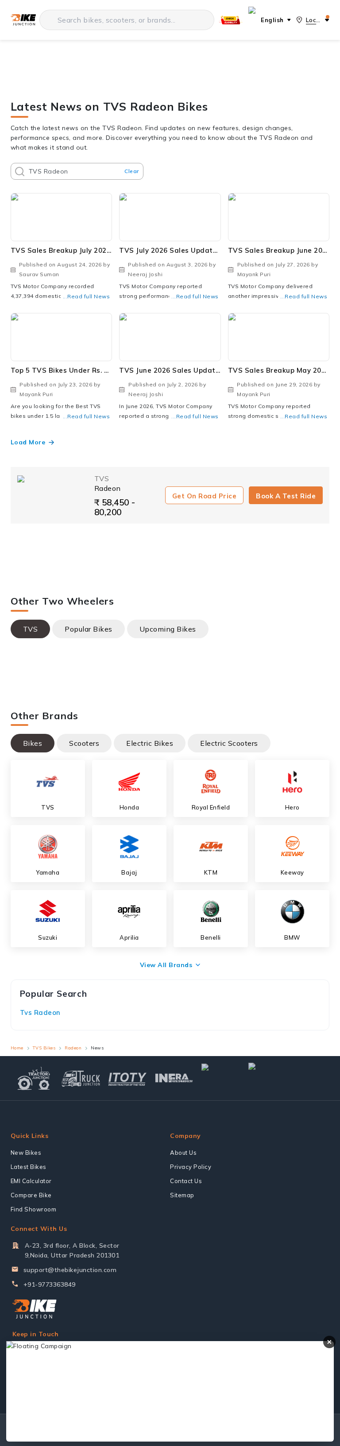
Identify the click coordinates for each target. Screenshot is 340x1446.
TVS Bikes (44, 1048)
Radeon (73, 1048)
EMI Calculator (31, 1180)
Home (17, 1048)
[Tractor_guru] (286, 1078)
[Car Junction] (220, 1078)
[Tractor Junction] (34, 1078)
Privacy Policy (190, 1166)
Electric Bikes (149, 743)
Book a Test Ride (286, 496)
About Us (183, 1152)
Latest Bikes (28, 1166)
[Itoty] (127, 1078)
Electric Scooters (229, 743)
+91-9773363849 (49, 1284)
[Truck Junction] (81, 1078)
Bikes (32, 743)
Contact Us (186, 1180)
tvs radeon (40, 1012)
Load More (28, 442)
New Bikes (26, 1152)
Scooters (84, 743)
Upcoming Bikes (167, 629)
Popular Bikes (88, 629)
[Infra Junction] (174, 1078)
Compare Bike (31, 1195)
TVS (30, 629)
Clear (131, 171)
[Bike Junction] (23, 20)
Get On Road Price (204, 496)
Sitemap (182, 1195)
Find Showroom (34, 1209)
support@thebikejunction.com (70, 1270)
